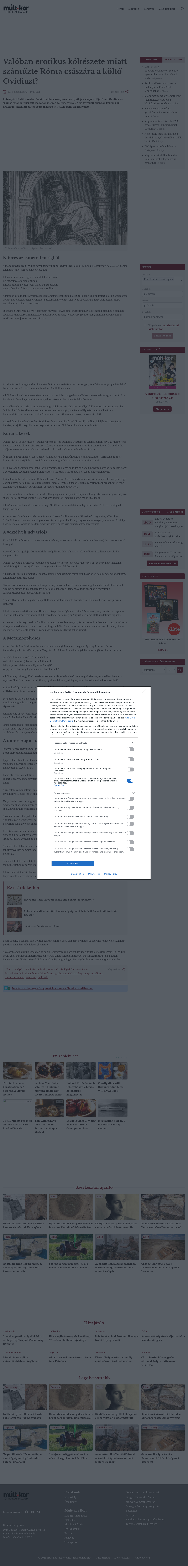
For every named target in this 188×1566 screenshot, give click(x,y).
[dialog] (94, 783)
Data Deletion (77, 874)
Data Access (94, 874)
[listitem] (94, 742)
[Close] (145, 692)
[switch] (130, 749)
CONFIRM (72, 863)
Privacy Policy (110, 874)
